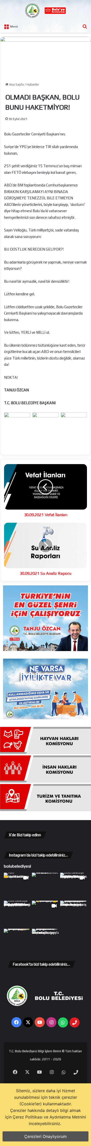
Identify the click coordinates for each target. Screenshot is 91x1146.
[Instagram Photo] (45, 886)
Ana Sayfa (16, 84)
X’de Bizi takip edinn (25, 835)
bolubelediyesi (17, 866)
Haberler (33, 84)
